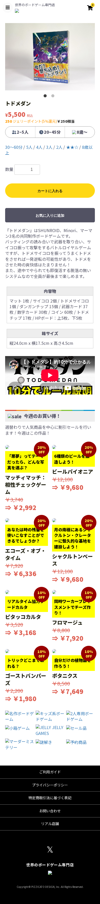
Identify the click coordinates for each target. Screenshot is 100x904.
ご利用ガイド (50, 771)
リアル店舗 (50, 823)
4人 (39, 147)
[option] (50, 56)
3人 (49, 147)
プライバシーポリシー (50, 784)
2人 (59, 147)
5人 (29, 147)
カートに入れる (50, 191)
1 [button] (46, 96)
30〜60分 (14, 147)
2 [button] (53, 96)
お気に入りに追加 (50, 215)
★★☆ (72, 147)
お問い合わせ (50, 810)
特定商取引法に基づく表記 (50, 797)
